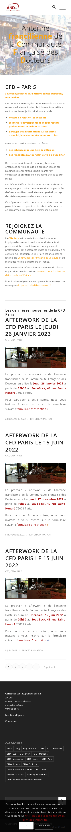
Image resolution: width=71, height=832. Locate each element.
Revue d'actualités (15, 774)
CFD (7, 339)
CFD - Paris (16, 339)
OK (26, 825)
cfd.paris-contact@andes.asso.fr (34, 285)
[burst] (35, 357)
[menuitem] (52, 7)
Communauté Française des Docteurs (38, 257)
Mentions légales (14, 715)
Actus (9, 748)
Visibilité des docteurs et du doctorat (24, 779)
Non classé (41, 769)
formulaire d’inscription (31, 409)
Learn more (44, 825)
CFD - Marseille (40, 753)
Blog (17, 748)
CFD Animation (43, 418)
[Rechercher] (52, 7)
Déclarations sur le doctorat (20, 769)
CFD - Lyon (25, 753)
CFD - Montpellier (15, 759)
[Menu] (61, 7)
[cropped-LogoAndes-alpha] (29, 7)
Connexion (11, 721)
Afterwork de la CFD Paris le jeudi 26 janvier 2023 (31, 327)
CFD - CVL (11, 753)
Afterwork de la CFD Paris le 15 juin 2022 (34, 442)
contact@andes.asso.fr (29, 693)
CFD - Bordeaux (54, 748)
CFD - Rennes (13, 764)
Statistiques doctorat (37, 774)
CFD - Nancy (32, 759)
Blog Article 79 (29, 748)
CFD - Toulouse (30, 764)
